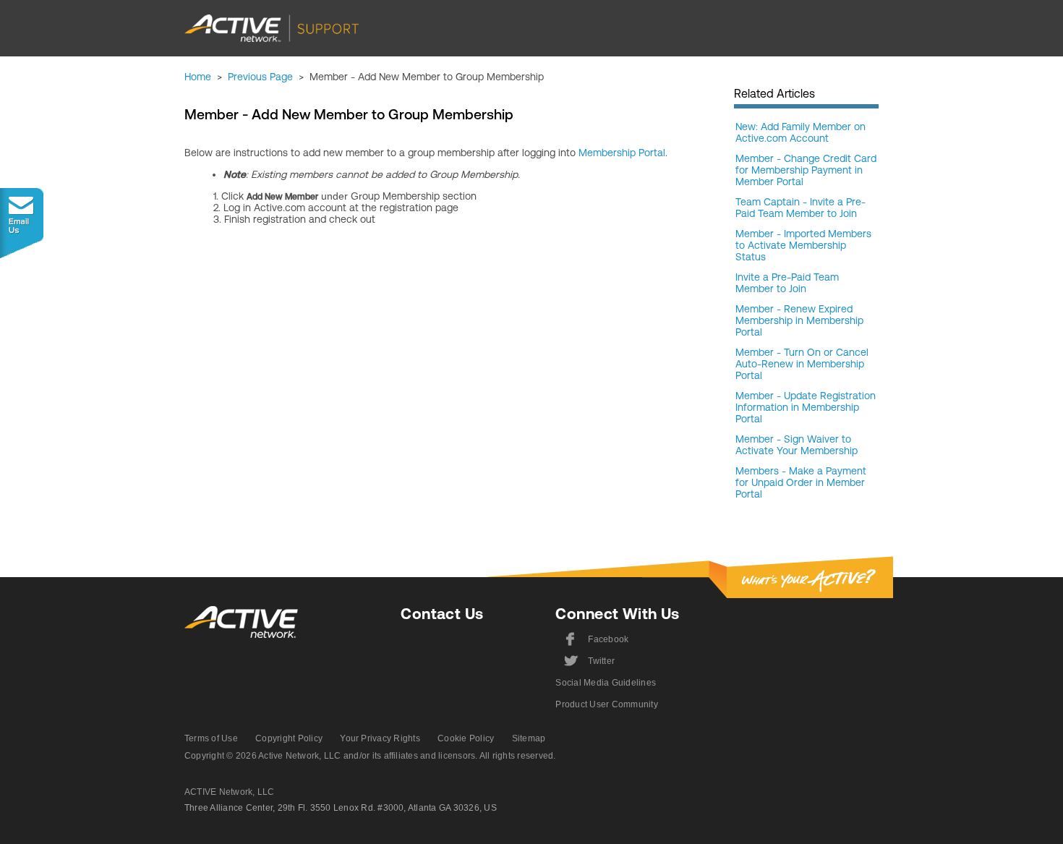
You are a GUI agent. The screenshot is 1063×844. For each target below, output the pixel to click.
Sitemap (529, 738)
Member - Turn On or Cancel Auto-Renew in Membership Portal (801, 363)
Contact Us (442, 613)
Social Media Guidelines (605, 683)
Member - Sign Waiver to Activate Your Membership (796, 444)
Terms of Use (211, 738)
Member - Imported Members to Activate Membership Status (803, 245)
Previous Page (260, 76)
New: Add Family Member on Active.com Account (800, 132)
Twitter (588, 661)
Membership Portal (622, 152)
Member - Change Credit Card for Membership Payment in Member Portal (805, 170)
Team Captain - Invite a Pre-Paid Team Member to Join (800, 207)
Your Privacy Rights (380, 738)
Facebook (596, 639)
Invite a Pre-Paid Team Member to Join (787, 282)
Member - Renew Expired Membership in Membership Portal (799, 320)
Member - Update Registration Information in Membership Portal (805, 407)
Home (197, 76)
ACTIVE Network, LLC (229, 792)
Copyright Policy (289, 738)
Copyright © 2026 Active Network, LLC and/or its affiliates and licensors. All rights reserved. (370, 756)
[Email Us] (21, 223)
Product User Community (606, 704)
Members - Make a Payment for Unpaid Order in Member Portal (800, 482)
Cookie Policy (465, 738)
